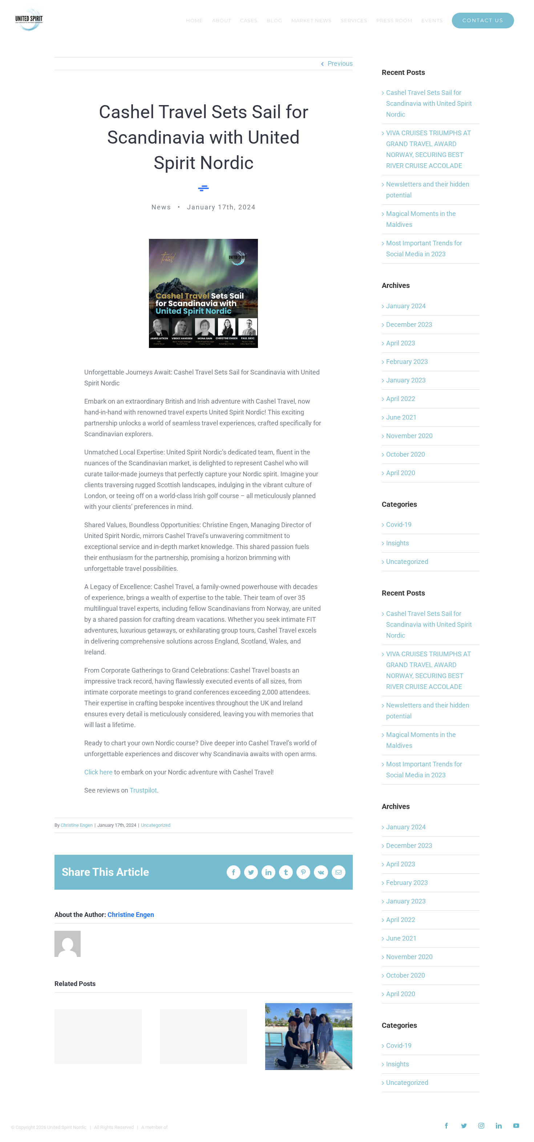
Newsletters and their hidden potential (203, 1036)
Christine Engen (77, 825)
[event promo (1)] (203, 242)
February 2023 (407, 361)
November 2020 (409, 436)
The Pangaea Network (192, 1127)
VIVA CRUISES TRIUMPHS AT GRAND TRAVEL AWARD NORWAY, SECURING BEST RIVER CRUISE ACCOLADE (98, 1036)
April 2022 (400, 398)
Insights (397, 543)
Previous (340, 63)
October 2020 (405, 454)
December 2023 (409, 324)
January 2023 (406, 380)
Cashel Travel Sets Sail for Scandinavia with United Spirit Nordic (429, 103)
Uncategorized (155, 825)
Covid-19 (399, 524)
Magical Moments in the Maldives (309, 1036)
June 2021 (401, 417)
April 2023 (400, 343)
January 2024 (406, 306)
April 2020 (400, 473)
